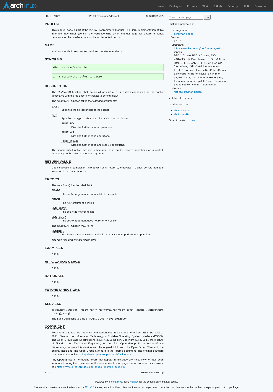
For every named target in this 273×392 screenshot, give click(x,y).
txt (188, 120)
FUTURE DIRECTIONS (62, 290)
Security (233, 6)
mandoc (134, 381)
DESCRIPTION (56, 86)
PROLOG (52, 24)
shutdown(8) (181, 114)
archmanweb (115, 381)
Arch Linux (20, 5)
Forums (192, 6)
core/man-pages (183, 33)
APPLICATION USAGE (62, 262)
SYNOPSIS (53, 59)
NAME (50, 45)
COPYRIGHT (55, 326)
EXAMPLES (54, 248)
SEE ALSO (53, 304)
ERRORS (52, 179)
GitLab (217, 6)
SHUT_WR (67, 132)
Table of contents (182, 98)
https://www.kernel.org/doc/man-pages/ (197, 48)
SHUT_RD (67, 123)
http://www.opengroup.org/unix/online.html (106, 354)
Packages (175, 6)
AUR (246, 6)
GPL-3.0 (89, 387)
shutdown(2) (181, 110)
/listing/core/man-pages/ (188, 91)
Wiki (205, 6)
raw (193, 120)
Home (160, 6)
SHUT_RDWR (69, 141)
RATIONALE (54, 276)
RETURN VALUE (58, 161)
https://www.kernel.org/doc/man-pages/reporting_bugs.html (91, 366)
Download (261, 6)
